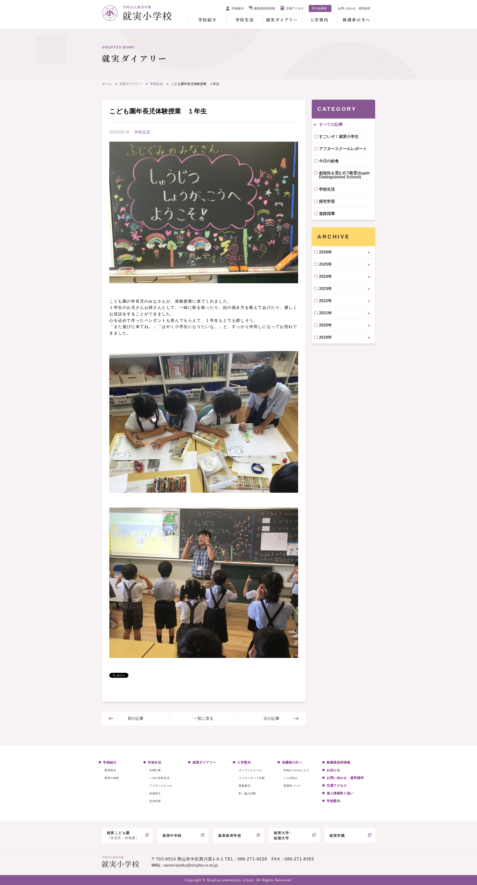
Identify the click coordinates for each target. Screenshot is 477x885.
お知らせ (333, 770)
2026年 (325, 252)
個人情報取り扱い (340, 793)
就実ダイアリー (282, 20)
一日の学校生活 (159, 777)
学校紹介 (207, 20)
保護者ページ (292, 785)
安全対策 (155, 801)
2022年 (325, 301)
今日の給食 (329, 161)
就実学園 (337, 836)
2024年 (325, 276)
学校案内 (237, 8)
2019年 (325, 337)
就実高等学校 (229, 836)
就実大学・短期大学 (283, 835)
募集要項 (244, 785)
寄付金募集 (319, 8)
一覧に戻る (203, 718)
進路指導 (327, 213)
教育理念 (110, 770)
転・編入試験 (247, 793)
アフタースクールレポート (343, 149)
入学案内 (319, 20)
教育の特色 (112, 777)
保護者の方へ (356, 20)
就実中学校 (172, 836)
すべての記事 (331, 124)
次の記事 (271, 718)
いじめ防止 (290, 777)
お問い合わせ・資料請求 (354, 8)
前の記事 (136, 718)
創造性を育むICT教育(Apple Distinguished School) (344, 175)
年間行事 (155, 770)
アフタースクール (160, 785)
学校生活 (245, 20)
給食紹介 (155, 793)
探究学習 (327, 201)
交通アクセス (295, 8)
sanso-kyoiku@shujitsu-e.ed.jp (190, 865)
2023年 (325, 288)
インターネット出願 (252, 777)
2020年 (325, 325)
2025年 (325, 264)
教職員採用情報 (264, 8)
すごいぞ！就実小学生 (339, 136)
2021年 (325, 313)
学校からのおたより (296, 770)
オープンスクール (250, 770)
